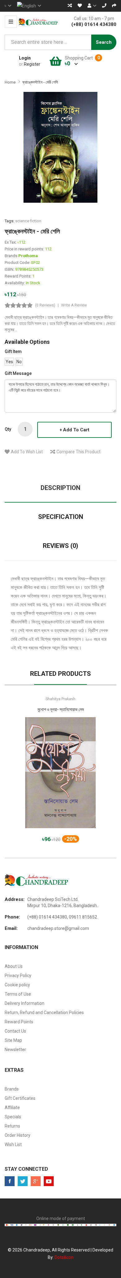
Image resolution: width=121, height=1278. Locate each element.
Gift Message (18, 373)
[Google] (36, 1181)
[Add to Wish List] (60, 778)
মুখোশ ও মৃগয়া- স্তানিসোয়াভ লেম (61, 709)
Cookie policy (17, 984)
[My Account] (91, 5)
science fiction (28, 221)
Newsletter (15, 1049)
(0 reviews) (45, 305)
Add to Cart (76, 430)
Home (10, 82)
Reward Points (19, 1021)
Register (32, 64)
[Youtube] (49, 1181)
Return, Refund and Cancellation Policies (44, 1012)
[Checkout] (114, 5)
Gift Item (13, 351)
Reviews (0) (60, 545)
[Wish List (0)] (80, 5)
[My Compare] (70, 5)
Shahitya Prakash (60, 699)
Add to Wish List (27, 451)
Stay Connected (26, 1169)
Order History (17, 1135)
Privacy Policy (18, 975)
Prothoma (28, 255)
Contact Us (15, 1031)
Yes (9, 361)
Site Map (13, 1040)
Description (60, 487)
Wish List (13, 1144)
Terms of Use (18, 994)
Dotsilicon (64, 1257)
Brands (12, 1089)
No (19, 361)
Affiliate (12, 1107)
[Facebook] (10, 1181)
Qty (8, 429)
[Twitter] (23, 1181)
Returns (12, 1126)
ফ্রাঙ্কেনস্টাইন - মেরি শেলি (40, 82)
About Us (14, 966)
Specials (13, 1116)
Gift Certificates (20, 1098)
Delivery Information (24, 1003)
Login (25, 57)
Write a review (74, 305)
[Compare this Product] (82, 778)
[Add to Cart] (39, 778)
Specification (60, 516)
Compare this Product (78, 451)
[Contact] (104, 5)
